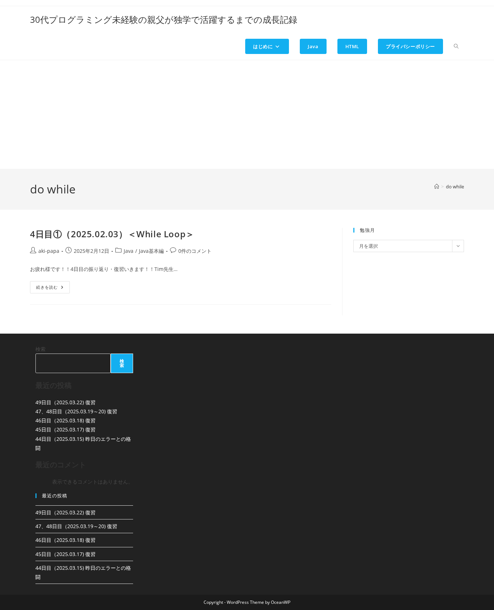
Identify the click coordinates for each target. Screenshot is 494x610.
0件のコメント (195, 250)
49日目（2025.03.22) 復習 (65, 402)
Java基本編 (151, 250)
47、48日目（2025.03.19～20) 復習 (76, 411)
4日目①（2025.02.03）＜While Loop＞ (112, 234)
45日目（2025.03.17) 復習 (65, 429)
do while (455, 186)
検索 (40, 349)
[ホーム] (436, 186)
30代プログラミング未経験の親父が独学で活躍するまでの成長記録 (163, 19)
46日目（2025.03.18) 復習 (65, 420)
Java (128, 250)
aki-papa (48, 250)
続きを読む (53, 288)
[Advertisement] (247, 114)
